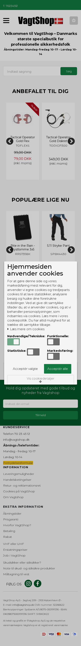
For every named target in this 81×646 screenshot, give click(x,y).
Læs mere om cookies (26, 329)
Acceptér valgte (25, 369)
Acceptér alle (57, 369)
